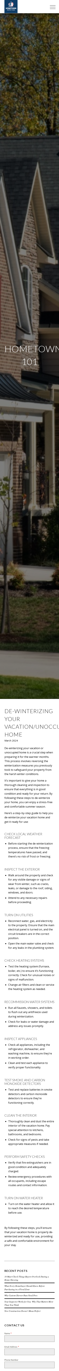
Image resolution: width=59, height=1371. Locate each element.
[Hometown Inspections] (24, 6)
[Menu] (50, 6)
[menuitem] (50, 6)
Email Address (11, 1346)
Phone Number (11, 1360)
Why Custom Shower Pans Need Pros (20, 1295)
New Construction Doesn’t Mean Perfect (22, 1310)
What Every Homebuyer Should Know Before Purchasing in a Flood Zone (24, 1287)
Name (8, 1333)
